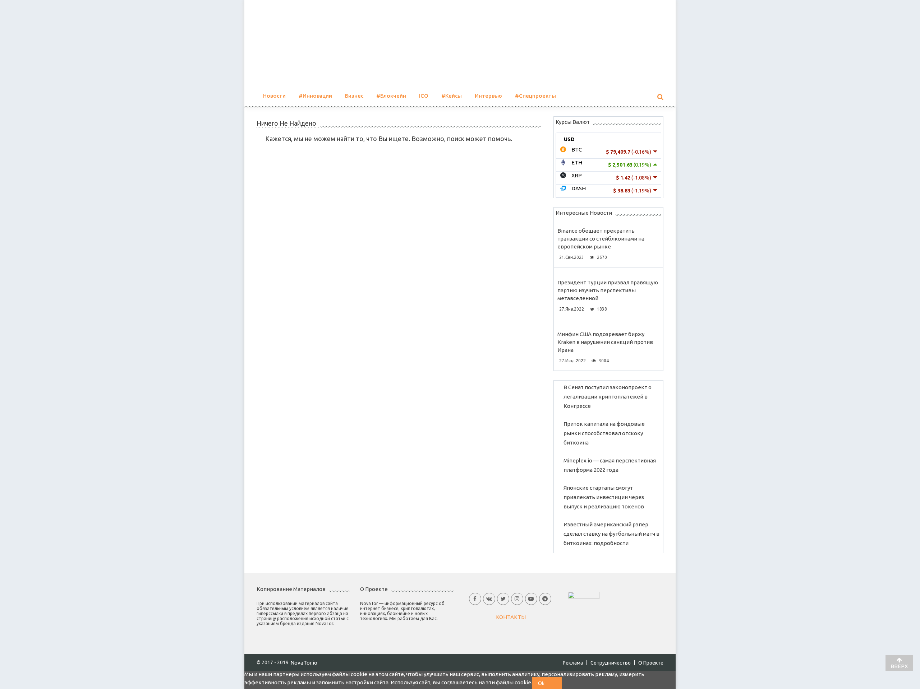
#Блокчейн (391, 96)
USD (569, 139)
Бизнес (354, 96)
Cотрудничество (610, 662)
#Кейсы (451, 96)
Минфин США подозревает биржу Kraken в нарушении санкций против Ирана (605, 342)
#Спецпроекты (535, 96)
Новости (274, 96)
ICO (423, 96)
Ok (541, 683)
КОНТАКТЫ (511, 617)
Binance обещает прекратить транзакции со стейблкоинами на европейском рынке (600, 239)
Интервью (488, 96)
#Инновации (315, 96)
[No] (556, 683)
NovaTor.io (303, 663)
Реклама (573, 662)
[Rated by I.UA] (583, 595)
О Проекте (650, 662)
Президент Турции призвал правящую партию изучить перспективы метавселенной (607, 290)
